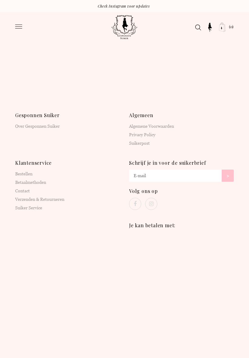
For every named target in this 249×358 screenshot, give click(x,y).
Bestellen (23, 173)
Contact (22, 190)
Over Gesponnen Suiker (37, 126)
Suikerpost (139, 143)
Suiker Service (28, 207)
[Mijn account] (210, 27)
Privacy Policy (142, 134)
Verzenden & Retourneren (39, 199)
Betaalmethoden (30, 182)
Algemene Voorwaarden (151, 126)
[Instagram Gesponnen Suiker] (151, 204)
